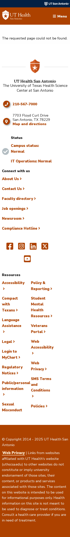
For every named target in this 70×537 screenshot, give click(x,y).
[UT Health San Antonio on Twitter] (44, 247)
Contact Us (12, 188)
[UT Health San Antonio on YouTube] (27, 260)
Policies (38, 406)
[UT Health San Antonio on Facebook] (9, 247)
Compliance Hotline (19, 228)
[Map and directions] (6, 121)
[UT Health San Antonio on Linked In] (33, 247)
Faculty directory (17, 198)
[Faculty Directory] (16, 16)
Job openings (13, 208)
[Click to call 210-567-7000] (6, 104)
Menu (62, 15)
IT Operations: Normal (31, 161)
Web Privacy (13, 452)
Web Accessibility (42, 344)
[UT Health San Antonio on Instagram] (21, 247)
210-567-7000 (25, 104)
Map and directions (29, 124)
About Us (10, 178)
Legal (7, 341)
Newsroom (12, 218)
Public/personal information (16, 385)
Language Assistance (11, 322)
